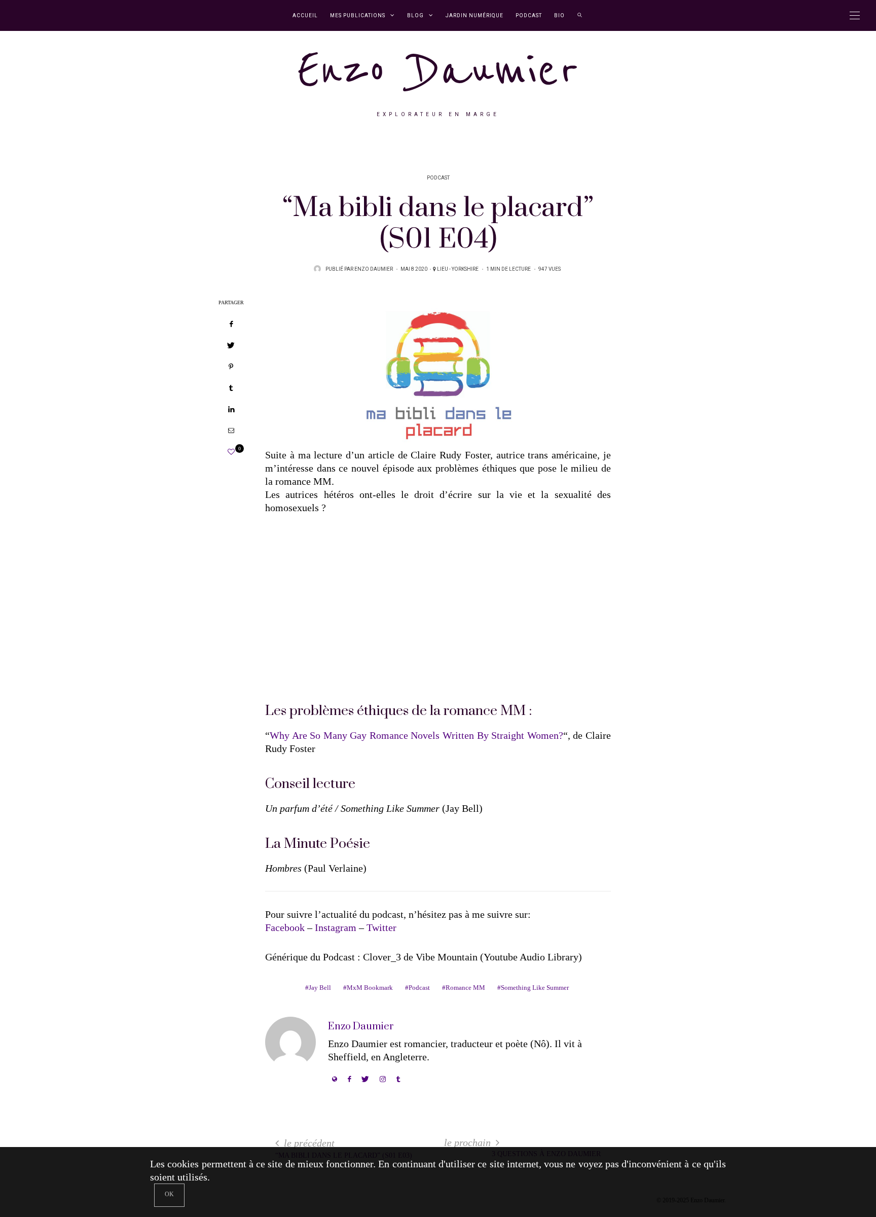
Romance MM (465, 987)
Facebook (285, 927)
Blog (415, 15)
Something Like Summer (535, 987)
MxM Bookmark (370, 987)
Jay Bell (320, 987)
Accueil (305, 15)
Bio (559, 15)
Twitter (381, 927)
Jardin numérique (474, 15)
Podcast (529, 15)
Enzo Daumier (438, 70)
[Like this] (231, 452)
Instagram (335, 927)
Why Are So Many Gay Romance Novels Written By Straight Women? (416, 735)
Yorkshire (465, 269)
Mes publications (357, 15)
